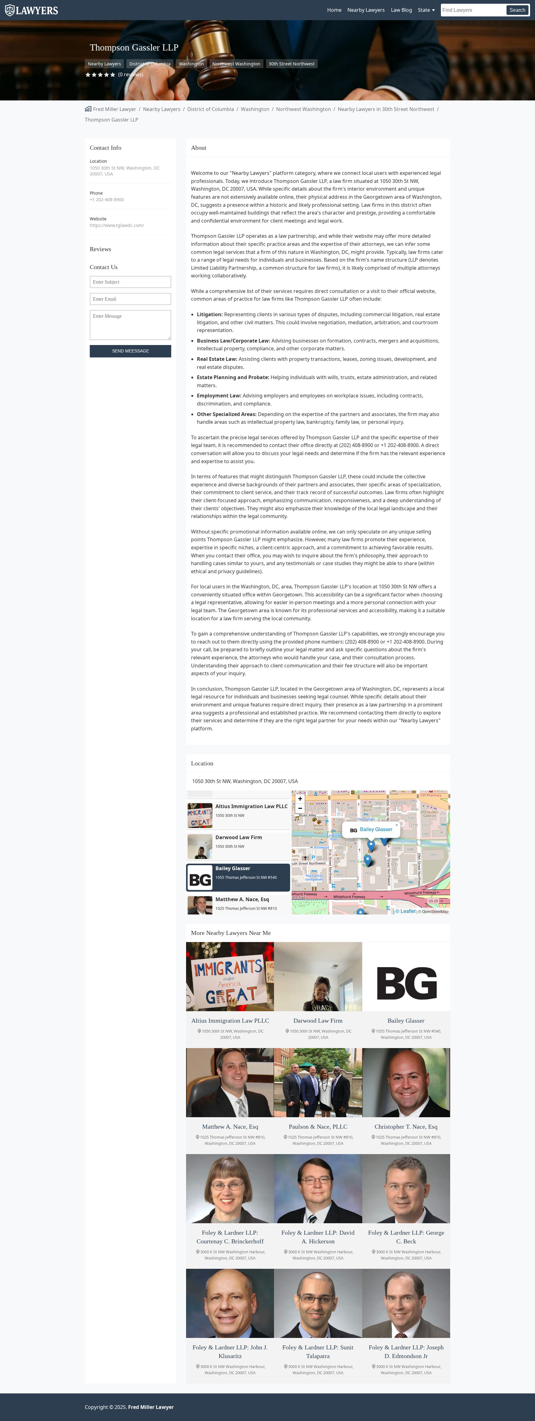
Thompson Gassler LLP (111, 119)
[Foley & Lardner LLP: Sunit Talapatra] (318, 1303)
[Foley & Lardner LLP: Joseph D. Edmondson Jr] (406, 1303)
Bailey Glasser (376, 829)
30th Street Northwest (292, 64)
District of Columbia (150, 64)
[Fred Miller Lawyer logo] (31, 13)
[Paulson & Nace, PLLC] (318, 1082)
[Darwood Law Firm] (318, 976)
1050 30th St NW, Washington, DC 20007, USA (125, 171)
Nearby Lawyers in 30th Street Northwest (386, 109)
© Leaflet (405, 910)
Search (517, 10)
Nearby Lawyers (366, 10)
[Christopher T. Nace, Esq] (406, 1082)
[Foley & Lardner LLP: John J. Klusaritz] (230, 1303)
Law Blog (401, 10)
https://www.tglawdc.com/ (117, 225)
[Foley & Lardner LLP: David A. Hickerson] (318, 1188)
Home (334, 10)
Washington (191, 64)
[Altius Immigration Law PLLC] (230, 976)
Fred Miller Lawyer (114, 109)
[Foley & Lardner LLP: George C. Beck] (406, 1188)
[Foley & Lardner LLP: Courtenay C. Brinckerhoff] (230, 1188)
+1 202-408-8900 (107, 199)
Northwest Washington (236, 64)
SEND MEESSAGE (130, 351)
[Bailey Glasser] (406, 976)
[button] (384, 840)
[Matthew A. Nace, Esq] (230, 1082)
